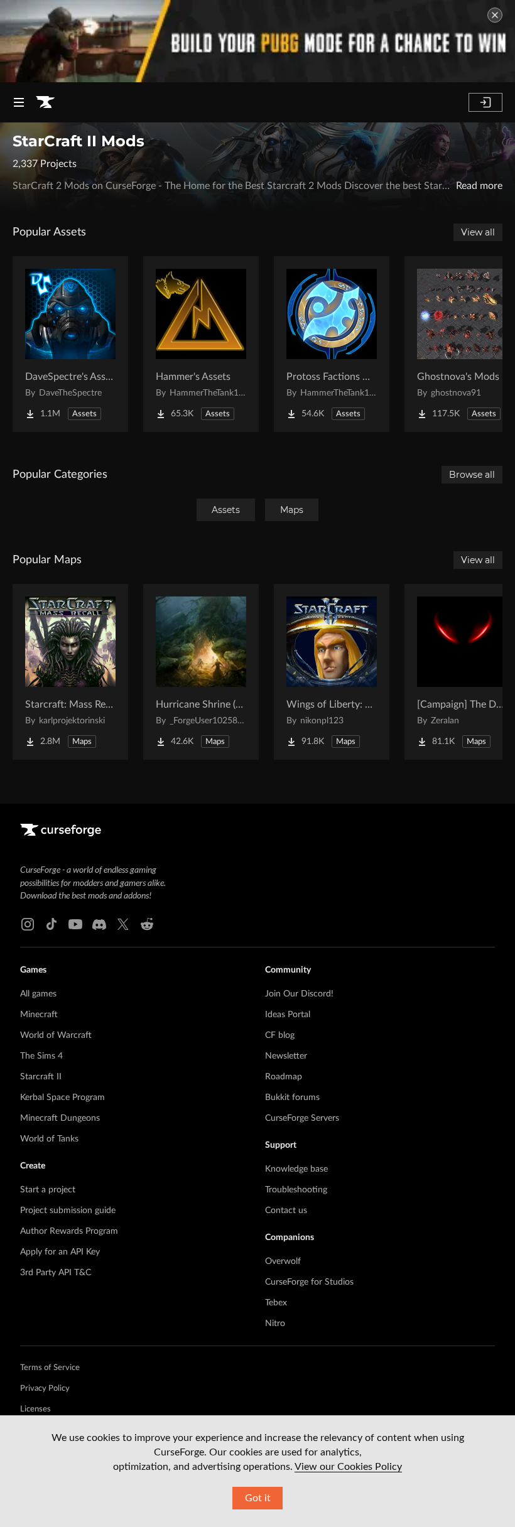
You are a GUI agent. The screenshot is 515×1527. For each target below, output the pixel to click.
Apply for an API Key (60, 1252)
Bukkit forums (292, 1097)
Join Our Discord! (299, 994)
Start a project (47, 1189)
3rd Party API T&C (55, 1272)
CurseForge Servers (302, 1118)
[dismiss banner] (494, 15)
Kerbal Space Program (62, 1097)
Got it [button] (258, 1498)
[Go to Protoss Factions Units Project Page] (331, 344)
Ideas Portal (287, 1014)
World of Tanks (49, 1139)
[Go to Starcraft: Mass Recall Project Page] (70, 672)
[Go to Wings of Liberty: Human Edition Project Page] (331, 672)
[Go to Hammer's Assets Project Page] (201, 344)
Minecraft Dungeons (60, 1118)
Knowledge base (296, 1169)
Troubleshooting (296, 1189)
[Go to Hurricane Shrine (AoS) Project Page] (201, 672)
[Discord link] (99, 924)
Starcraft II (41, 1076)
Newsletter (286, 1056)
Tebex (276, 1302)
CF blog (280, 1035)
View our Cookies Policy (348, 1467)
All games (38, 994)
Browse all (472, 474)
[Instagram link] (27, 924)
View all (478, 232)
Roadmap (283, 1076)
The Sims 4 (41, 1056)
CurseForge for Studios (309, 1282)
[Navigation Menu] (19, 102)
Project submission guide (68, 1210)
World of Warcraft (56, 1035)
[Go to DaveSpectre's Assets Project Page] (70, 344)
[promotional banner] (257, 41)
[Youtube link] (75, 924)
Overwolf (283, 1261)
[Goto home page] (45, 102)
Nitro (275, 1323)
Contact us (286, 1210)
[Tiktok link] (51, 924)
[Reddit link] (146, 924)
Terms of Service (50, 1368)
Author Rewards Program (69, 1231)
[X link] (123, 924)
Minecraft (39, 1014)
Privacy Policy (45, 1388)
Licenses (35, 1409)
